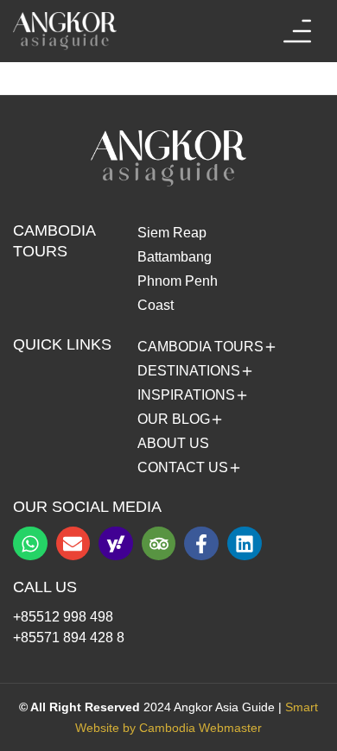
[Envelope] (73, 544)
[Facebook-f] (201, 544)
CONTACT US (182, 468)
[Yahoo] (116, 544)
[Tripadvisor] (159, 544)
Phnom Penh (177, 281)
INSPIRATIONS (186, 395)
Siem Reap (172, 232)
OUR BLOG (173, 419)
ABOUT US (173, 443)
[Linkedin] (244, 544)
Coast (155, 305)
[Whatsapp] (30, 544)
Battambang (174, 256)
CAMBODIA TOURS (200, 347)
